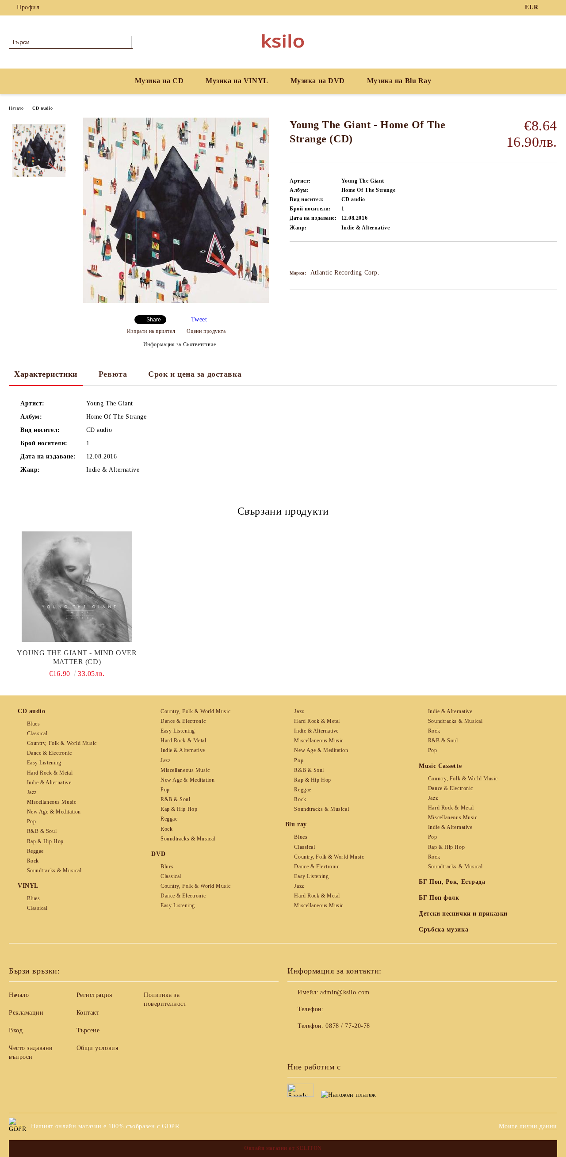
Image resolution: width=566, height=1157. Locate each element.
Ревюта (113, 374)
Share (153, 320)
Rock (33, 861)
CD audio (42, 108)
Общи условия (97, 1048)
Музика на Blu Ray (399, 80)
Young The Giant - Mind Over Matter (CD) (77, 657)
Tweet (199, 319)
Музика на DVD (318, 80)
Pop (31, 821)
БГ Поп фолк (439, 897)
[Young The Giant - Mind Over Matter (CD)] (77, 586)
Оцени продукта (206, 331)
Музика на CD (159, 80)
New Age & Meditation (54, 812)
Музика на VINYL (237, 80)
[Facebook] (552, 7)
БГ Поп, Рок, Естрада (452, 881)
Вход (16, 1030)
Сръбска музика (443, 929)
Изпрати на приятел (151, 331)
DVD (158, 854)
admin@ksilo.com (344, 992)
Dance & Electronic (49, 753)
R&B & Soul (42, 831)
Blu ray (296, 824)
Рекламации (26, 1012)
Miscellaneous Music (51, 802)
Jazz (32, 792)
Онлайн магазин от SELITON (283, 1148)
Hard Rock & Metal (50, 773)
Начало (16, 108)
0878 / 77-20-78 (347, 1026)
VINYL (28, 885)
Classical (37, 733)
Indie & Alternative (49, 782)
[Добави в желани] (306, 257)
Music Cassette (440, 766)
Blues (33, 724)
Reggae (35, 851)
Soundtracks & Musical (54, 870)
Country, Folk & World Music (62, 743)
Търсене (88, 1030)
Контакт (87, 1012)
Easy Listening (44, 763)
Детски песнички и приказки (463, 913)
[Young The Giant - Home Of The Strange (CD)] (176, 301)
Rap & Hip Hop (45, 841)
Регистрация (94, 995)
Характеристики (45, 374)
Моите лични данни (528, 1126)
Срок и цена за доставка (194, 374)
